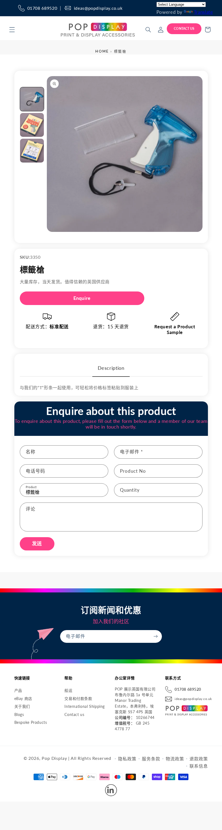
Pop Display (54, 758)
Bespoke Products (30, 722)
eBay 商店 (23, 698)
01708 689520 (42, 8)
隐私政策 (127, 758)
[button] (12, 29)
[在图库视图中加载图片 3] (32, 151)
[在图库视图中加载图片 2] (32, 125)
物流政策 (175, 758)
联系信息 (199, 766)
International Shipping (84, 706)
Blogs (19, 714)
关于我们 (22, 706)
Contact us (74, 714)
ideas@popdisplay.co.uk (98, 8)
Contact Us (184, 29)
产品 (18, 690)
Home (102, 51)
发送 (37, 543)
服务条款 (151, 758)
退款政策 (199, 758)
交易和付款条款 (78, 698)
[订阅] (155, 636)
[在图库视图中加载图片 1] (32, 99)
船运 (68, 690)
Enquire (81, 298)
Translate (203, 12)
